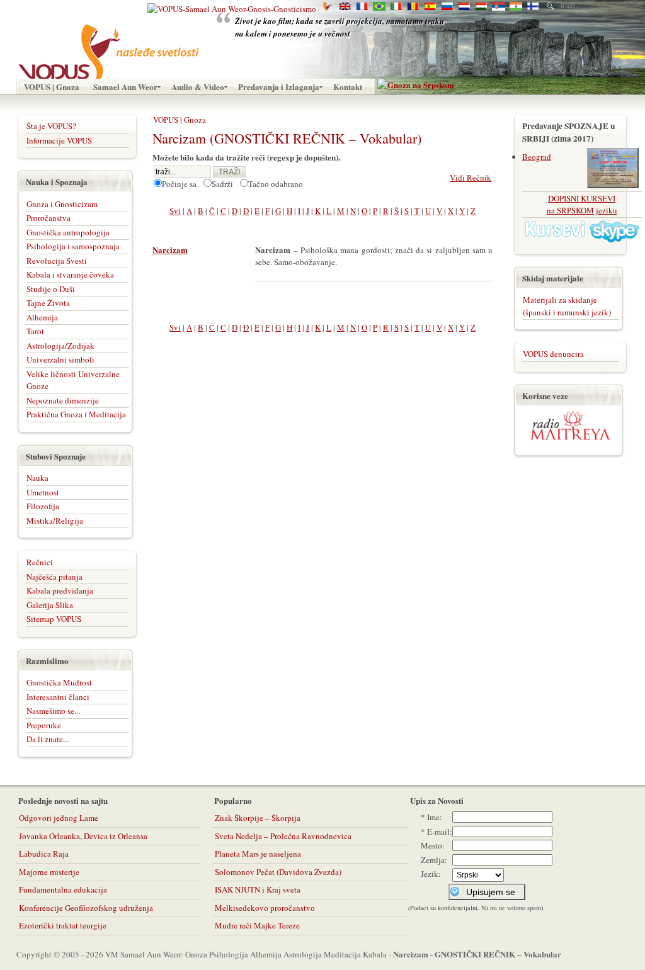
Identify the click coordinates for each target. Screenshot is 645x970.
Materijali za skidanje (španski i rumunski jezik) (567, 306)
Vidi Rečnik (470, 177)
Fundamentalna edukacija (63, 889)
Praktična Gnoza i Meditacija (76, 414)
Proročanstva (48, 217)
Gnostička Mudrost (59, 682)
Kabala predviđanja (59, 590)
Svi (175, 211)
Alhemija (42, 317)
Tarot (35, 331)
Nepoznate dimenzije (62, 400)
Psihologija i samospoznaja (73, 246)
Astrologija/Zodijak (60, 345)
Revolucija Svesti (56, 260)
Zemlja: (434, 860)
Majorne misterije (49, 871)
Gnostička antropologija (68, 232)
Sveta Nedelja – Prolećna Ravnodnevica (283, 836)
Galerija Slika (49, 605)
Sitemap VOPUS (53, 618)
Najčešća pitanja (54, 576)
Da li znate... (47, 739)
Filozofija (42, 506)
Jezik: (431, 873)
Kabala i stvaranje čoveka (70, 274)
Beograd (536, 156)
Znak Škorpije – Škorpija (257, 817)
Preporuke (43, 725)
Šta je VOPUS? (51, 126)
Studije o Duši (50, 289)
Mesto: (433, 845)
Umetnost (42, 492)
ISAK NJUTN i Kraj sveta (257, 889)
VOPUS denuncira (553, 353)
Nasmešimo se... (53, 710)
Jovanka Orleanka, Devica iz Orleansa (83, 836)
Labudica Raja (44, 853)
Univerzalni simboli (60, 359)
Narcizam (170, 250)
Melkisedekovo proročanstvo (265, 907)
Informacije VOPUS (59, 140)
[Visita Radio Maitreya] (571, 437)
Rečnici (39, 562)
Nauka (37, 477)
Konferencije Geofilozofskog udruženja (86, 907)
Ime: (434, 817)
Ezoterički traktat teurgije (62, 925)
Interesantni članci (57, 696)
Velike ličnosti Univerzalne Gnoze (73, 380)
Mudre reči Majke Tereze (257, 925)
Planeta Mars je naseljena (258, 853)
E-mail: (439, 831)
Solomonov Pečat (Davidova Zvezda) (278, 871)
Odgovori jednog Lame (58, 817)
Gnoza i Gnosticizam (62, 204)
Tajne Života (48, 302)
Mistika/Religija (54, 520)
